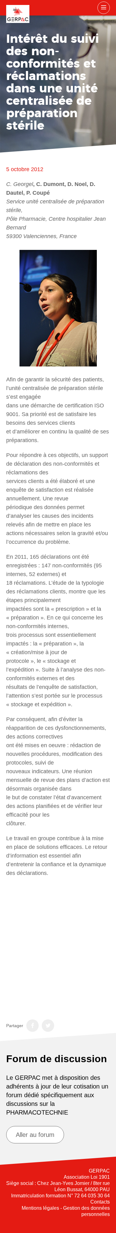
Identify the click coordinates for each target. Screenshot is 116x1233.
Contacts (100, 1201)
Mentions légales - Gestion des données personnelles (66, 1211)
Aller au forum (35, 1134)
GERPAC (17, 14)
